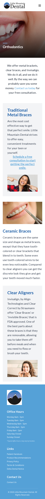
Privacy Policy (13, 461)
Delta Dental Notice (15, 469)
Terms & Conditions (15, 465)
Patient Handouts (14, 454)
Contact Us (11, 482)
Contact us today (25, 88)
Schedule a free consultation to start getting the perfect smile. (23, 162)
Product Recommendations (19, 458)
